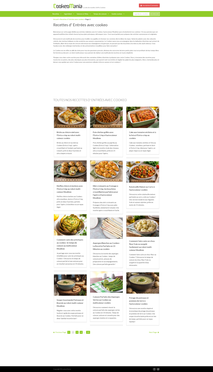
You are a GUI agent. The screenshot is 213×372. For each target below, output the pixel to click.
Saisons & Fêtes (82, 14)
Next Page (153, 332)
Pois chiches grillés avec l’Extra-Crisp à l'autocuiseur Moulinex (105, 135)
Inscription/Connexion (150, 5)
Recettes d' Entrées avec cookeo (72, 19)
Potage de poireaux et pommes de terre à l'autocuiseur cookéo (139, 301)
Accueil (56, 19)
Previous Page (60, 332)
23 (88, 332)
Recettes (55, 14)
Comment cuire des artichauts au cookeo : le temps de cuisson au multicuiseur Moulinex (70, 244)
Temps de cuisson (100, 14)
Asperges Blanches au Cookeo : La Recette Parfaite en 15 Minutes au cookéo (106, 246)
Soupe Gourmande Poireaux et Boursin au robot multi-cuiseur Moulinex (70, 303)
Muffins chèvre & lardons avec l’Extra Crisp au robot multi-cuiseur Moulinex (70, 189)
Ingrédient (68, 14)
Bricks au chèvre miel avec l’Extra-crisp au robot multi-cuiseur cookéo (69, 135)
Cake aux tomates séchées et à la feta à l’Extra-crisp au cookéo (142, 135)
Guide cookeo (116, 14)
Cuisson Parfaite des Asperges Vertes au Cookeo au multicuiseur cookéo (106, 300)
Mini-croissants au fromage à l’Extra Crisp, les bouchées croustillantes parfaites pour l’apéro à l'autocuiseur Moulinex (105, 192)
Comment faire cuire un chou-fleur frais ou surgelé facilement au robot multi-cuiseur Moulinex (142, 245)
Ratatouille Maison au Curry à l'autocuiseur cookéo (142, 188)
